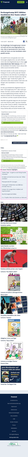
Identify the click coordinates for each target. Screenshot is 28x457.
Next (26, 25)
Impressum (14, 406)
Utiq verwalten (14, 415)
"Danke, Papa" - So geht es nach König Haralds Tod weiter (14, 173)
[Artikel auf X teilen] (26, 41)
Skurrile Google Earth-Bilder (9, 194)
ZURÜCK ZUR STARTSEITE (19, 143)
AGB (14, 419)
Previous (2, 25)
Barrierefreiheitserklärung (14, 403)
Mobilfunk (21, 2)
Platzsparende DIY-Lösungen (9, 181)
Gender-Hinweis (14, 422)
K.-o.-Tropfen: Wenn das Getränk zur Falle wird (14, 197)
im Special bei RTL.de (10, 136)
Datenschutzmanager (14, 412)
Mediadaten (14, 428)
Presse (14, 425)
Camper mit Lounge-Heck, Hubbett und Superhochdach (12, 190)
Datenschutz (14, 409)
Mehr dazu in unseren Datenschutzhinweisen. (17, 167)
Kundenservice (14, 400)
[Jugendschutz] (14, 444)
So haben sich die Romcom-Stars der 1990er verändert (13, 177)
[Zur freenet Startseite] (5, 1)
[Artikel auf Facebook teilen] (24, 41)
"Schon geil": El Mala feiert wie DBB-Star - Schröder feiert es (12, 185)
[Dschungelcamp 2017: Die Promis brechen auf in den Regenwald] (14, 25)
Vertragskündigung (14, 434)
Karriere (14, 431)
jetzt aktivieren (7, 122)
